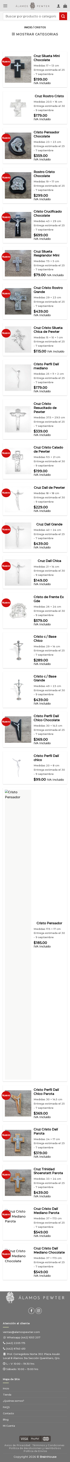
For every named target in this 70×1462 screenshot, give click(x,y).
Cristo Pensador (49, 960)
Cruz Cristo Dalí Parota (46, 1168)
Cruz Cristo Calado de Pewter (48, 486)
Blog (6, 1456)
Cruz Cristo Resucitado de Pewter (45, 445)
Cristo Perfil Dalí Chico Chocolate (47, 755)
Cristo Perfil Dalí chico (46, 795)
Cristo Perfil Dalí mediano (46, 403)
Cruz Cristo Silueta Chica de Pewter (48, 367)
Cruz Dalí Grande (49, 561)
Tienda (7, 1431)
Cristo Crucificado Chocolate (48, 250)
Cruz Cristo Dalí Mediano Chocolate (49, 1287)
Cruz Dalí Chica (49, 598)
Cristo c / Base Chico (45, 676)
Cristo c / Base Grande (45, 715)
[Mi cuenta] (58, 6)
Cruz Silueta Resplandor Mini (46, 290)
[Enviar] (63, 16)
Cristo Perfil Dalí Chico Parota (46, 1129)
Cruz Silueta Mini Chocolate (47, 95)
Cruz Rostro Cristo (49, 133)
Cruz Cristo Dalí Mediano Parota (46, 1248)
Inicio (28, 64)
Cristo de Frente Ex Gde (49, 636)
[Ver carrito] (65, 6)
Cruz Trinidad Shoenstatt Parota (48, 1208)
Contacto (8, 1450)
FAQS (6, 1444)
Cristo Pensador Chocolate (46, 171)
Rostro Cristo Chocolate (44, 211)
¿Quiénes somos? (13, 1437)
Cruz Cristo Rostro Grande (48, 327)
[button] (5, 5)
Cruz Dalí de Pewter (49, 524)
